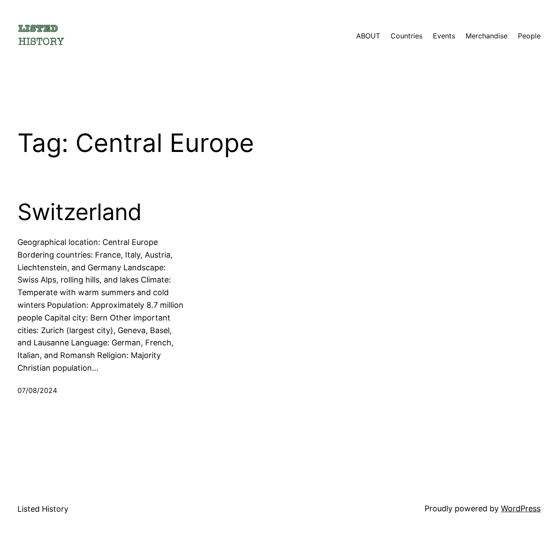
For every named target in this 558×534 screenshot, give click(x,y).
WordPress (521, 508)
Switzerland (79, 212)
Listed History (42, 508)
